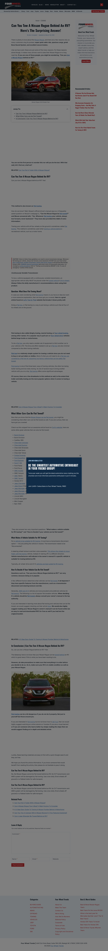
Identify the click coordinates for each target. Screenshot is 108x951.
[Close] (80, 455)
